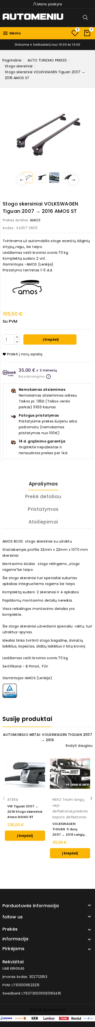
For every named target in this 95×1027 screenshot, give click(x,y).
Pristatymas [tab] (43, 509)
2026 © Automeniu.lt (47, 1009)
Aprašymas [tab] (43, 483)
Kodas (8, 228)
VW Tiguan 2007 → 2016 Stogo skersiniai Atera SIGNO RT (24, 811)
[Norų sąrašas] (74, 33)
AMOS (35, 220)
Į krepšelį (50, 339)
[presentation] (3, 798)
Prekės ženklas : (16, 220)
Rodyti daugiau (79, 745)
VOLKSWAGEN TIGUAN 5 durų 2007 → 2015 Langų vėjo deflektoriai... (68, 829)
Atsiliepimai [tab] (43, 521)
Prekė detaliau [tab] (43, 496)
